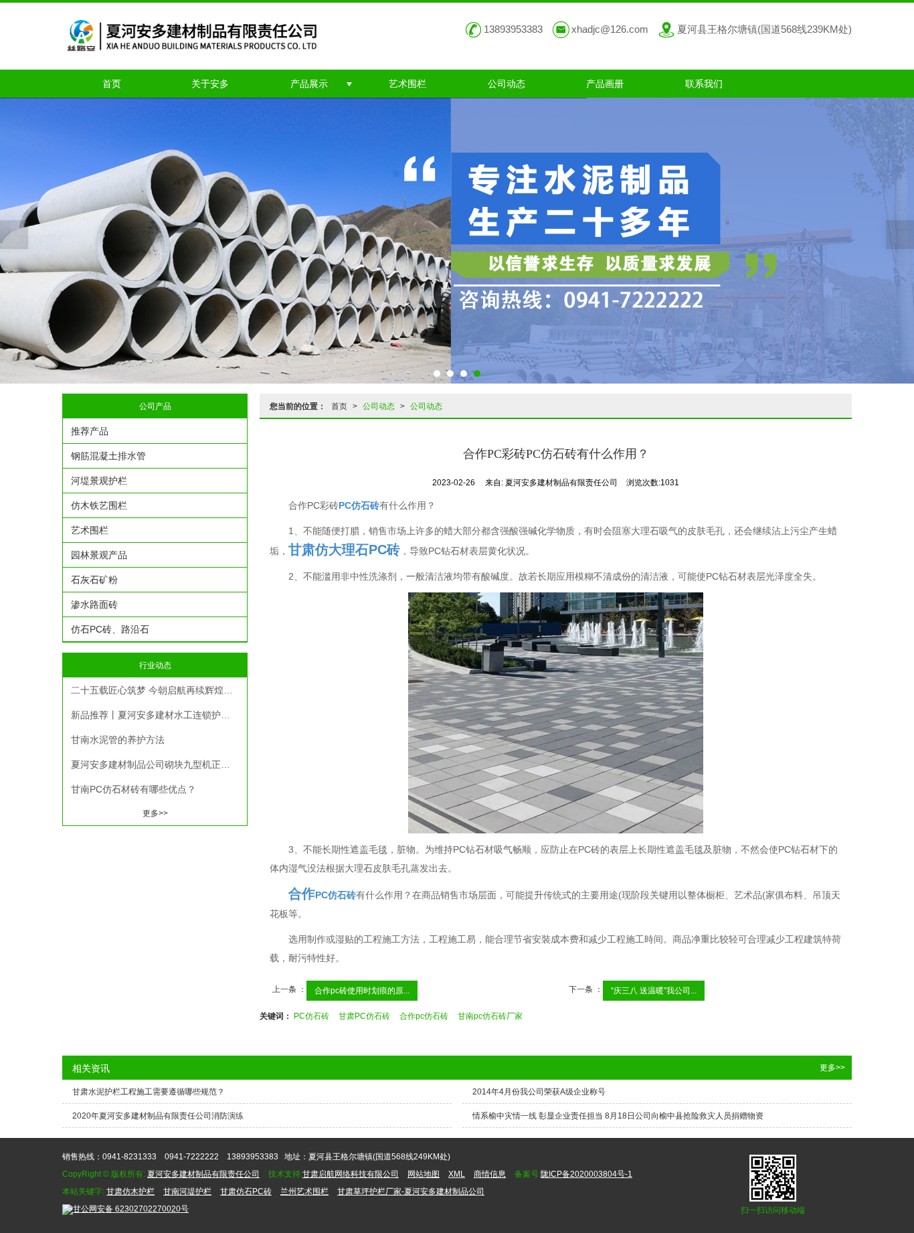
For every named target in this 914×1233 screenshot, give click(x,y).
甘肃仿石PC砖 (246, 1191)
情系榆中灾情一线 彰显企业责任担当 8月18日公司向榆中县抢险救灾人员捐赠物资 (617, 1116)
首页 (111, 83)
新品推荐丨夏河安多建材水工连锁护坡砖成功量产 (159, 715)
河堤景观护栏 (99, 480)
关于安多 (210, 83)
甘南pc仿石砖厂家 (490, 1016)
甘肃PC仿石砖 (364, 1016)
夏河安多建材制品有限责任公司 (203, 1174)
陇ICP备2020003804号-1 (586, 1174)
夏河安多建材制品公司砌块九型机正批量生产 (159, 764)
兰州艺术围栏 (304, 1191)
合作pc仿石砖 (423, 1016)
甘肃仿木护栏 (130, 1191)
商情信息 (490, 1174)
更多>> (155, 813)
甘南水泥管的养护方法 (118, 739)
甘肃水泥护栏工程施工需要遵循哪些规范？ (148, 1091)
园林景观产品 (99, 555)
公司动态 (506, 83)
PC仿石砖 (311, 1016)
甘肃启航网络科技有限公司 (350, 1174)
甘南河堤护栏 (187, 1191)
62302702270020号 (131, 1209)
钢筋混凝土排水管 (108, 455)
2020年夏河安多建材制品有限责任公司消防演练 (158, 1116)
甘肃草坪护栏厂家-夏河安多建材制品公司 (410, 1191)
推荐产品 (89, 431)
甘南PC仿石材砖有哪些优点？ (133, 789)
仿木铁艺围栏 (99, 505)
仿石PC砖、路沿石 (110, 629)
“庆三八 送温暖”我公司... (654, 990)
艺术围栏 (407, 83)
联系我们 (704, 83)
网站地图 (423, 1174)
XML (456, 1174)
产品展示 (309, 83)
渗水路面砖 (94, 604)
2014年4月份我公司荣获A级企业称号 (539, 1091)
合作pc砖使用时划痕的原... (361, 990)
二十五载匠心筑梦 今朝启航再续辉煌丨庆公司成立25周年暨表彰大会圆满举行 (159, 690)
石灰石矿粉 (94, 579)
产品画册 (605, 83)
